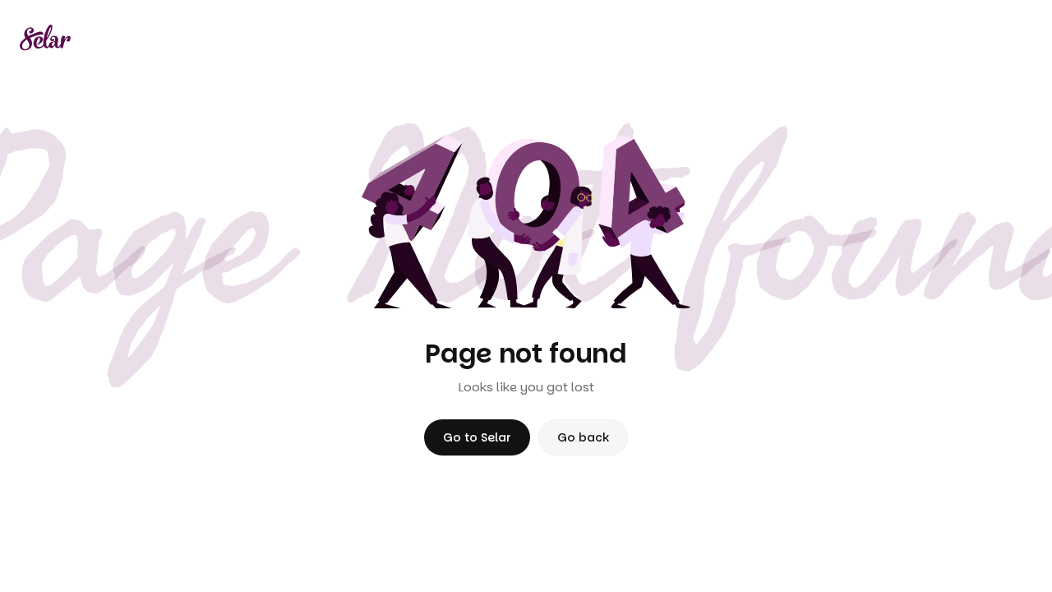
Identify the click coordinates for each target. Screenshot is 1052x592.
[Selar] (45, 38)
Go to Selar (477, 437)
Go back (583, 437)
